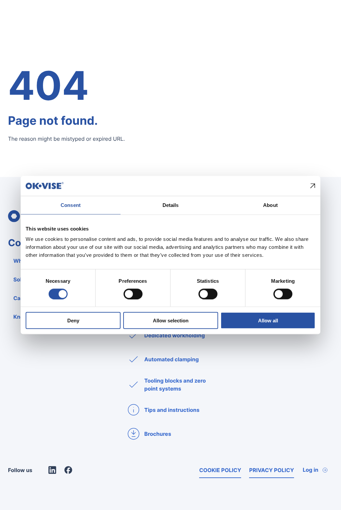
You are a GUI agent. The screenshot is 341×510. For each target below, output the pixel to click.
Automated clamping (171, 359)
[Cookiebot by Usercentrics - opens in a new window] (286, 186)
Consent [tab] (71, 205)
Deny (73, 320)
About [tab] (270, 205)
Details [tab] (171, 205)
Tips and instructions (171, 410)
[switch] (133, 293)
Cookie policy (220, 470)
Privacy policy (271, 470)
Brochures (157, 433)
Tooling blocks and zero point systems (175, 384)
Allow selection (170, 320)
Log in (310, 469)
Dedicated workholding (174, 335)
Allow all (268, 320)
